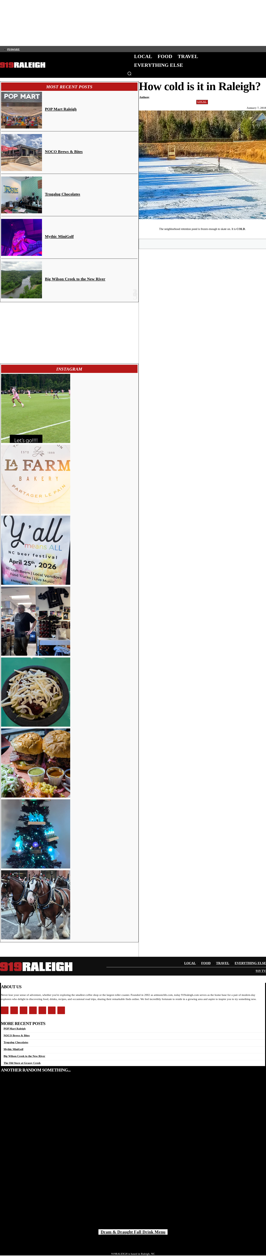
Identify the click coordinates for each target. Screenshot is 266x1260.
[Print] (242, 243)
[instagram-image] (35, 408)
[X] (190, 243)
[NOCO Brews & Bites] (21, 152)
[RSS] (59, 49)
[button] (129, 73)
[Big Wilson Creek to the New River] (21, 279)
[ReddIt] (229, 243)
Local (201, 101)
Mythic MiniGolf (59, 236)
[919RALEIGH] (22, 65)
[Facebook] (22, 49)
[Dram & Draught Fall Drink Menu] (133, 1154)
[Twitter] (34, 49)
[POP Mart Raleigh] (21, 110)
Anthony (144, 97)
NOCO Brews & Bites (64, 151)
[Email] (216, 243)
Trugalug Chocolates (62, 194)
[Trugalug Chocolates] (21, 195)
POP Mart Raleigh (61, 109)
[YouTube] (52, 49)
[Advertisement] (69, 333)
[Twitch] (46, 49)
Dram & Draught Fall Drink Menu (133, 1232)
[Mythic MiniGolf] (21, 237)
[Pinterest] (203, 243)
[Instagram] (28, 49)
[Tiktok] (40, 49)
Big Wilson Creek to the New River (75, 279)
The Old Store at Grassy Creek (22, 1063)
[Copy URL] (255, 243)
